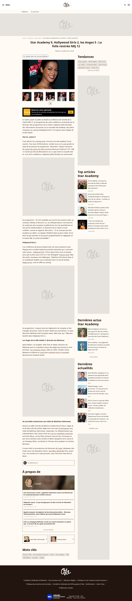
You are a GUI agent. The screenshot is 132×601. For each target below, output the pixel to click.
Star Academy (37, 38)
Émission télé (27, 554)
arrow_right (50, 103)
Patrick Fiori (102, 61)
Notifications (90, 584)
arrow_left (47, 103)
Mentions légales (70, 580)
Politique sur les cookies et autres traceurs (91, 580)
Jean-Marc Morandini (56, 451)
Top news (35, 558)
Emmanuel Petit (92, 64)
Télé (67, 554)
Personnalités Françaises (40, 554)
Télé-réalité (30, 38)
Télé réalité (26, 558)
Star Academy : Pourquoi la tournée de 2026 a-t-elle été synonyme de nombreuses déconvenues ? (97, 184)
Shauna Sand (64, 255)
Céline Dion (95, 68)
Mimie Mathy (93, 61)
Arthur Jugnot (82, 61)
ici (46, 223)
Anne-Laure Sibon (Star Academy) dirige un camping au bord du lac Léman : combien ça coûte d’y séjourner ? (99, 198)
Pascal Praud (102, 64)
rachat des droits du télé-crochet (37, 149)
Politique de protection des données (38, 584)
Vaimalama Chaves (84, 68)
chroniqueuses (64, 428)
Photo (52, 554)
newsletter (129, 5)
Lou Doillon (81, 64)
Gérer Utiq (100, 584)
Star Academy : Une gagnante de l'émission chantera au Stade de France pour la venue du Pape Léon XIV (99, 346)
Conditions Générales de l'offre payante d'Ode (68, 584)
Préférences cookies (66, 588)
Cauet (60, 448)
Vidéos (42, 558)
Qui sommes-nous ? (55, 580)
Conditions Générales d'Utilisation (35, 580)
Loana (42, 352)
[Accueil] (66, 5)
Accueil (24, 38)
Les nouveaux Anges (38, 350)
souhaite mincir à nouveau (58, 352)
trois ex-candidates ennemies (61, 433)
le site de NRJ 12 (68, 144)
